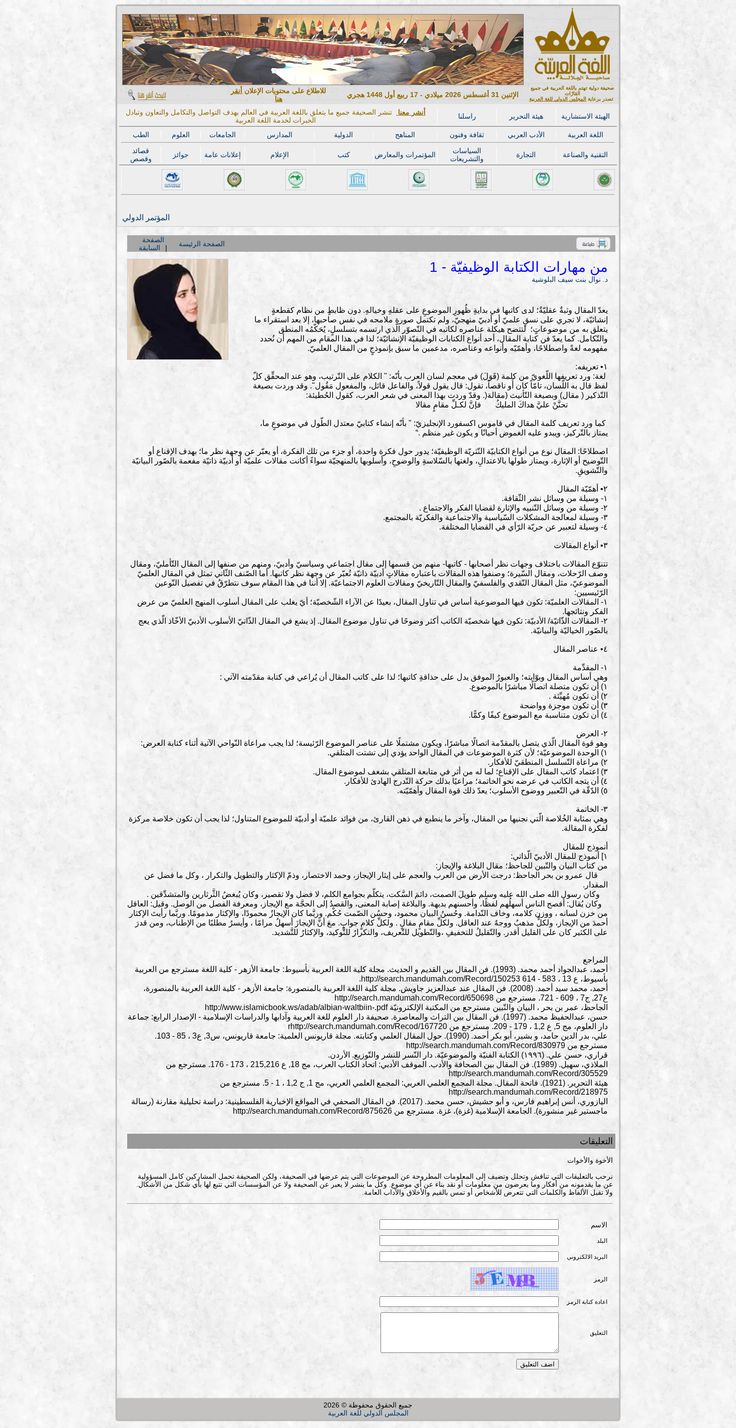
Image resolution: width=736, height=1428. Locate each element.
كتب (343, 155)
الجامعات (222, 135)
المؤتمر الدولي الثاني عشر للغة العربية (145, 217)
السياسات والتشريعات (467, 155)
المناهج (405, 135)
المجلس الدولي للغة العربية (557, 99)
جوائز (181, 155)
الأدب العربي (526, 135)
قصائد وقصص (141, 155)
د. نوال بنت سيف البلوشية (570, 279)
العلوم (181, 135)
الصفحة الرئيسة (202, 244)
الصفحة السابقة (151, 244)
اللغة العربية (585, 135)
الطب (141, 135)
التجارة (526, 155)
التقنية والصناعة (585, 155)
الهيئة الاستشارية (585, 116)
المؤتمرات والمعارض (405, 155)
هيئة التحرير (526, 116)
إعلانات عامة (222, 155)
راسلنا (467, 116)
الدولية (343, 135)
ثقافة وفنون (467, 135)
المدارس (279, 135)
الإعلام (279, 155)
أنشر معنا (411, 112)
